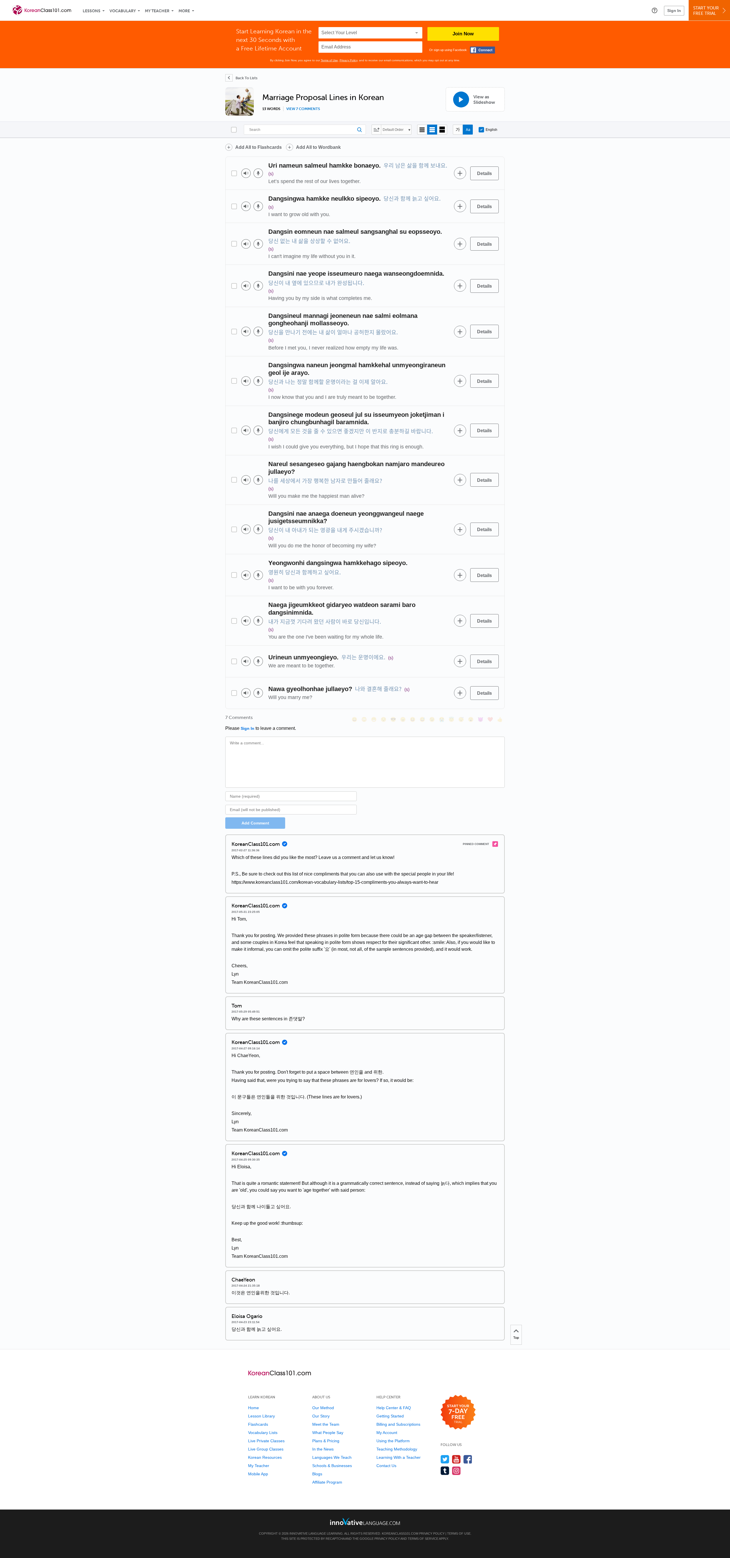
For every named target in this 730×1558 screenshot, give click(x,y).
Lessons (91, 11)
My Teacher (157, 11)
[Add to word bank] (460, 173)
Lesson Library (261, 1416)
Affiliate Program (327, 1482)
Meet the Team (325, 1424)
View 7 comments (303, 109)
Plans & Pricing (325, 1441)
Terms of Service (423, 1538)
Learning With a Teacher (398, 1457)
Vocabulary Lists (262, 1432)
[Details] (484, 173)
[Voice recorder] (258, 173)
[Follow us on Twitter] (445, 1459)
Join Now (463, 33)
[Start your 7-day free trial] (458, 1412)
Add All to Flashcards (258, 147)
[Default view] (432, 130)
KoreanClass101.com (400, 1533)
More (184, 11)
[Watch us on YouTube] (456, 1459)
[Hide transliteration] (458, 130)
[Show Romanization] (468, 130)
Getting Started (390, 1416)
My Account (386, 1432)
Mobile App (258, 1474)
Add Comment (255, 823)
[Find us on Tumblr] (445, 1470)
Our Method (323, 1407)
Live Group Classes (265, 1449)
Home (253, 1407)
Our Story (321, 1416)
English (491, 130)
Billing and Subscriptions (398, 1424)
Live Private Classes (266, 1441)
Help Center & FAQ (393, 1407)
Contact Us (386, 1465)
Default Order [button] (393, 130)
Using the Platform (393, 1441)
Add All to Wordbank (318, 147)
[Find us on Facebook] (467, 1459)
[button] (654, 10)
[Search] (305, 130)
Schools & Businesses (332, 1465)
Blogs (317, 1474)
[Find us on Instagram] (456, 1470)
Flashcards (258, 1424)
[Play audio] (246, 173)
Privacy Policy (348, 60)
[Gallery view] (442, 130)
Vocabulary (123, 11)
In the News (323, 1449)
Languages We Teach (332, 1457)
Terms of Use (329, 60)
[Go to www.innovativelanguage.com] (365, 1521)
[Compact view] (422, 130)
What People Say (327, 1432)
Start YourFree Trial (706, 10)
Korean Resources (265, 1457)
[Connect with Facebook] (482, 50)
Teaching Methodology (396, 1449)
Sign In (674, 10)
